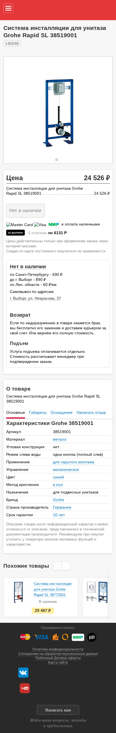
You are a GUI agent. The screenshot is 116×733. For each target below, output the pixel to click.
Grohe (58, 499)
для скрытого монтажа (73, 462)
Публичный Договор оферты (58, 658)
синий (58, 477)
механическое (66, 469)
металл (59, 439)
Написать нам (58, 710)
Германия (62, 507)
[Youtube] (24, 688)
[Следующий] (102, 110)
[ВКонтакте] (23, 673)
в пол (58, 484)
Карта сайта (58, 662)
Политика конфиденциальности (58, 649)
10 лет (59, 515)
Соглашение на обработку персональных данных (58, 654)
